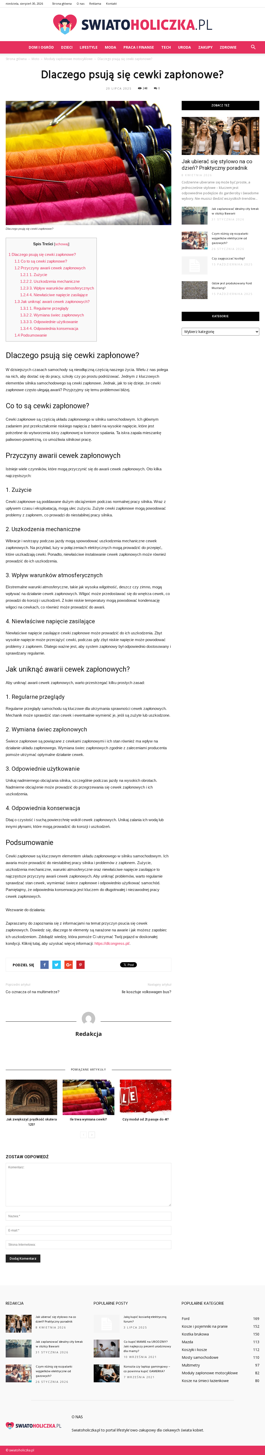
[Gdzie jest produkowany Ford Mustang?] (195, 290)
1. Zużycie (33, 274)
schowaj (61, 244)
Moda (110, 47)
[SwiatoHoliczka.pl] (132, 24)
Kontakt (111, 3)
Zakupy (205, 47)
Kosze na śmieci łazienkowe (205, 1380)
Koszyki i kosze (194, 1349)
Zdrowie (228, 47)
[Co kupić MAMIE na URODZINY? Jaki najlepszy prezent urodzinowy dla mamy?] (107, 1348)
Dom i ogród (41, 47)
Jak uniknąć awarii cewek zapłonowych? (52, 301)
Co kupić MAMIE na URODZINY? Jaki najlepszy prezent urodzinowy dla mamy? (147, 1346)
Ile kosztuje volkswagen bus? (146, 992)
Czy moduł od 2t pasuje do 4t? (145, 1119)
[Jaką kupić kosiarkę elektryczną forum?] (107, 1324)
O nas (80, 3)
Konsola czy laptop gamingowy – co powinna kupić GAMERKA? (147, 1369)
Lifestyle (89, 47)
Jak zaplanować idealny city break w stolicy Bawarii (235, 211)
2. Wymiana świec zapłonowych (52, 315)
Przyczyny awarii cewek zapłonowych (49, 268)
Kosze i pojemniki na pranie (205, 1326)
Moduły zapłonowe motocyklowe (210, 1372)
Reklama (95, 3)
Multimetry (191, 1365)
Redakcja (88, 1033)
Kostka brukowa (195, 1334)
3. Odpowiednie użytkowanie (49, 322)
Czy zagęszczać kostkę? (228, 258)
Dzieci (66, 47)
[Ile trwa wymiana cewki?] (88, 1097)
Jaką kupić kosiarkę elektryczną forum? (145, 1319)
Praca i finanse (138, 47)
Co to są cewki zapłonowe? (40, 261)
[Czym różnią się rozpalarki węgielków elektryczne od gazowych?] (195, 240)
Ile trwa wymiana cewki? (88, 1119)
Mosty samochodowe (200, 1357)
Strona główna (62, 3)
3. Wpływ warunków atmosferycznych (57, 288)
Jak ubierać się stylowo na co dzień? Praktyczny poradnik (217, 164)
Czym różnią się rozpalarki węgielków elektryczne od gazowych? (230, 238)
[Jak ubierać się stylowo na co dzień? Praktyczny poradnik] (220, 136)
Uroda (184, 47)
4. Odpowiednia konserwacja (49, 328)
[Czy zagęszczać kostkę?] (195, 265)
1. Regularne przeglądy (44, 308)
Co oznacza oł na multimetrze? (33, 992)
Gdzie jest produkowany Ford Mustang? (232, 286)
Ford (185, 1318)
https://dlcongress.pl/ (111, 943)
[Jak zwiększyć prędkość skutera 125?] (31, 1097)
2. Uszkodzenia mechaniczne (50, 281)
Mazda (187, 1341)
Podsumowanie (30, 335)
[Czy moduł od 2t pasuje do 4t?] (145, 1097)
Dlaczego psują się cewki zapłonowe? (42, 254)
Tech (166, 47)
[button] (253, 47)
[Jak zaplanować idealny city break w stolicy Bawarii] (195, 216)
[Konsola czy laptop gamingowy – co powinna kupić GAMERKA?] (107, 1373)
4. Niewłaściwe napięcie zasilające (54, 295)
